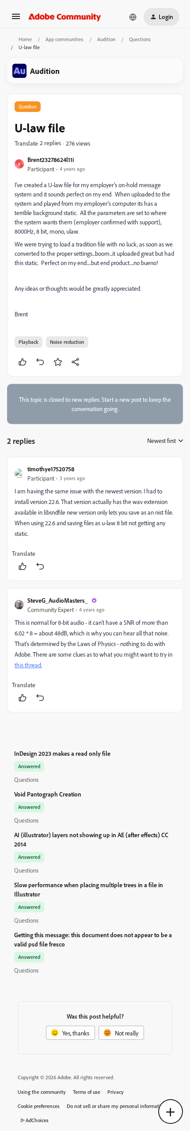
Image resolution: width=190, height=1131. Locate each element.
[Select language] (133, 17)
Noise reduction (67, 342)
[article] (95, 518)
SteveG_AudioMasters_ (57, 600)
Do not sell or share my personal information (116, 1106)
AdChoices (37, 1120)
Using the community (42, 1092)
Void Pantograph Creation (47, 794)
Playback (28, 342)
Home (25, 39)
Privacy (115, 1092)
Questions (140, 39)
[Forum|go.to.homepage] (64, 17)
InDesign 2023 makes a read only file (62, 753)
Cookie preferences (39, 1106)
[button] (16, 19)
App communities (65, 39)
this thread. (28, 665)
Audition (106, 39)
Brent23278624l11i (50, 159)
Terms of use (86, 1092)
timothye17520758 (50, 469)
